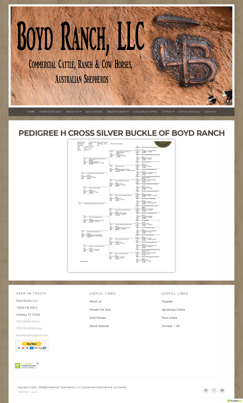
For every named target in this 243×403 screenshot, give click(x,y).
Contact (210, 111)
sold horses (94, 111)
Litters (166, 111)
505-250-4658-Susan (29, 328)
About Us (72, 111)
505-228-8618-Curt (28, 321)
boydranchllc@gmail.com (32, 335)
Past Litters (169, 318)
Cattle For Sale (189, 111)
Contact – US (171, 326)
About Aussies (116, 111)
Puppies (167, 301)
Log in (33, 392)
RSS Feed (23, 392)
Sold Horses (97, 318)
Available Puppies (145, 111)
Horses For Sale (50, 111)
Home (31, 111)
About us (95, 301)
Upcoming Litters (173, 309)
